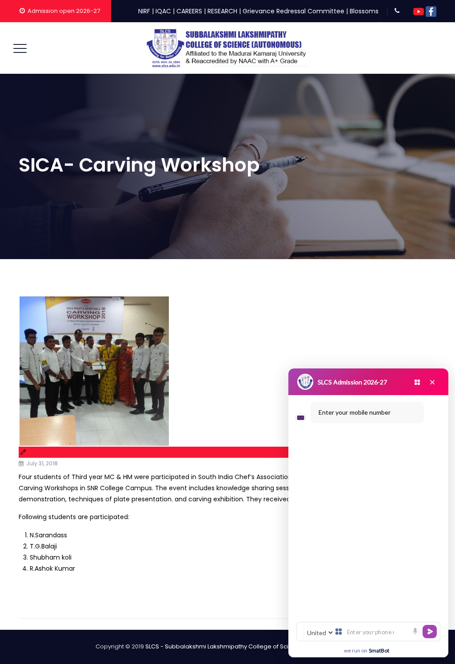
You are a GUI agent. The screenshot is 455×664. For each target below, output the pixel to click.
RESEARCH (222, 11)
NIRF (144, 11)
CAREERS (189, 11)
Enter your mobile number (355, 412)
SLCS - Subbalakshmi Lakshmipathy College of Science (224, 646)
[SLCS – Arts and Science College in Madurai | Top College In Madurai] (226, 48)
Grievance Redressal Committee (293, 11)
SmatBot (379, 650)
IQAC (163, 11)
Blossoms (364, 11)
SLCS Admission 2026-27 (352, 382)
